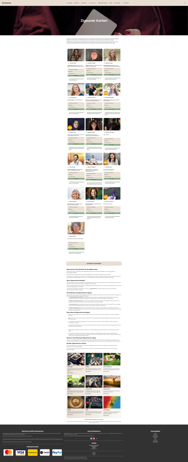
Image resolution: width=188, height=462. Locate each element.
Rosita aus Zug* (73, 236)
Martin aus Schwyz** (109, 201)
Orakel (87, 409)
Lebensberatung (106, 389)
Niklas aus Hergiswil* (91, 167)
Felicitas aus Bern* (109, 63)
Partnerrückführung (107, 366)
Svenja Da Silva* (108, 167)
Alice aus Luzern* (73, 63)
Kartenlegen (70, 366)
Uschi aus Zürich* (73, 97)
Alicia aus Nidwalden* (109, 97)
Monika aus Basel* (91, 132)
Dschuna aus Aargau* (109, 132)
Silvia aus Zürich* (73, 201)
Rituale (69, 389)
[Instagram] (96, 438)
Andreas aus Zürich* (91, 97)
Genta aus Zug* (73, 132)
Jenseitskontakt (89, 389)
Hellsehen (87, 366)
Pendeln (69, 409)
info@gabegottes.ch (94, 448)
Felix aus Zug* (72, 167)
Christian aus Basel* (91, 63)
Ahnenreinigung (106, 409)
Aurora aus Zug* (90, 201)
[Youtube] (94, 438)
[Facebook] (91, 438)
